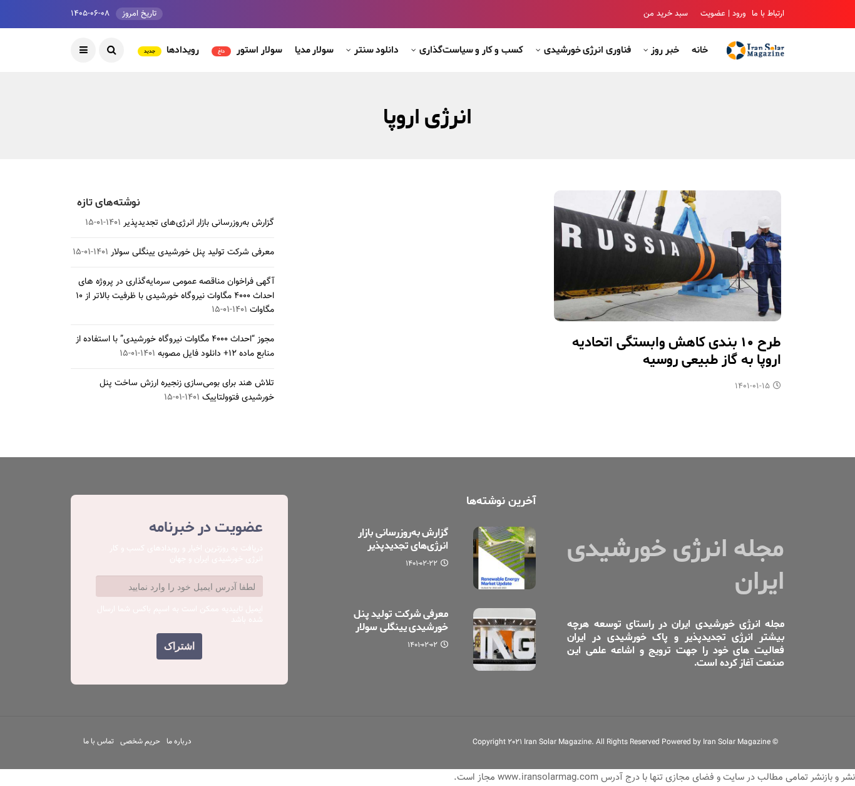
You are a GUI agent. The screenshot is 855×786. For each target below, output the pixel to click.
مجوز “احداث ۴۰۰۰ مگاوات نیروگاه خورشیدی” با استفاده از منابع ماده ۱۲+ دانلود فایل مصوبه (175, 346)
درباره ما (179, 741)
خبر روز (665, 50)
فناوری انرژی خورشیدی (587, 50)
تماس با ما (98, 741)
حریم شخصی (140, 741)
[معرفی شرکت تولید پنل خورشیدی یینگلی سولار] (504, 639)
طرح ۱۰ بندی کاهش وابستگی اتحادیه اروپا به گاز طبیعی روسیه (676, 351)
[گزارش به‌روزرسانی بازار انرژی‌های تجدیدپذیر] (504, 558)
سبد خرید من (665, 14)
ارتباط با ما (768, 14)
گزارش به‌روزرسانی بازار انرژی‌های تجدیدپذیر (198, 223)
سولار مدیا (314, 50)
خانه (700, 50)
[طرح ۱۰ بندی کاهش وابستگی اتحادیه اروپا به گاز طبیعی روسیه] (667, 255)
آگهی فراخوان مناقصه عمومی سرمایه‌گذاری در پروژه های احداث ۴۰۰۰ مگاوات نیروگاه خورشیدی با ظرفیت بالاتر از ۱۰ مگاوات (175, 296)
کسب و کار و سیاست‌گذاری (471, 50)
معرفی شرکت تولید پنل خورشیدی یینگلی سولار (192, 252)
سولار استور (250, 50)
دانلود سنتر (376, 50)
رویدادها (172, 50)
